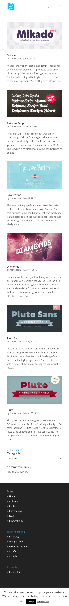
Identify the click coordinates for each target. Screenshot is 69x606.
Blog (11, 515)
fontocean (15, 58)
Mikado (11, 55)
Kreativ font (15, 571)
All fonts (13, 501)
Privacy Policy (16, 520)
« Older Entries (14, 449)
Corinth (13, 556)
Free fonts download (18, 471)
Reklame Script (16, 123)
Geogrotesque (16, 541)
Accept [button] (31, 601)
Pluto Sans (13, 338)
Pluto (10, 410)
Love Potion (14, 195)
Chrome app (15, 510)
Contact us (14, 506)
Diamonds (13, 266)
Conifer (13, 551)
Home (12, 496)
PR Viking (14, 536)
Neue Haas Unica (18, 546)
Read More (43, 601)
